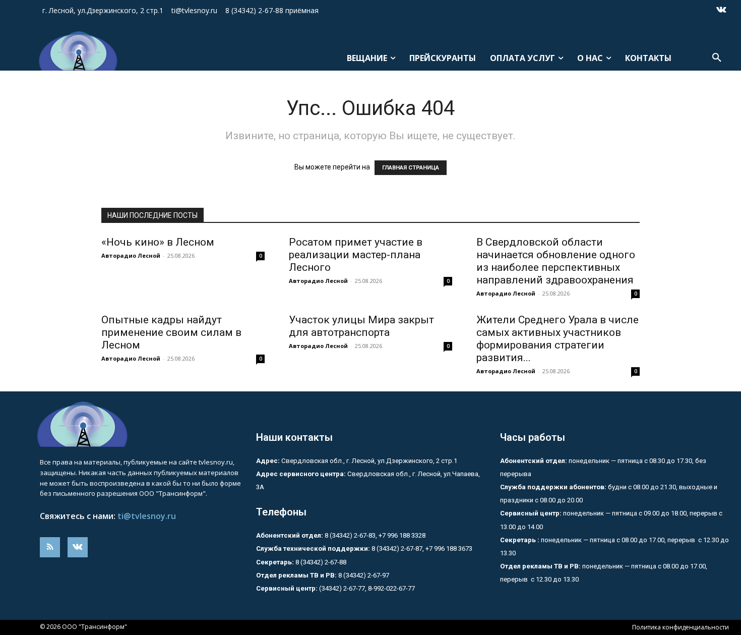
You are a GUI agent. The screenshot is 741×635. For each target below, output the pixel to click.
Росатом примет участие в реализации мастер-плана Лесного (355, 254)
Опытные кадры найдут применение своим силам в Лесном (171, 332)
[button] (717, 58)
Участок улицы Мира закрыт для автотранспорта (361, 326)
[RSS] (50, 547)
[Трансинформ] (76, 51)
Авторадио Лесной (130, 255)
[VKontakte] (721, 10)
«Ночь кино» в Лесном (157, 242)
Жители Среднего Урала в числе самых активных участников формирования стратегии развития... (557, 339)
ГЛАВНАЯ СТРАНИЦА (410, 167)
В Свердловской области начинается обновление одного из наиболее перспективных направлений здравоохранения (555, 261)
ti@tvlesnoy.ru (146, 516)
